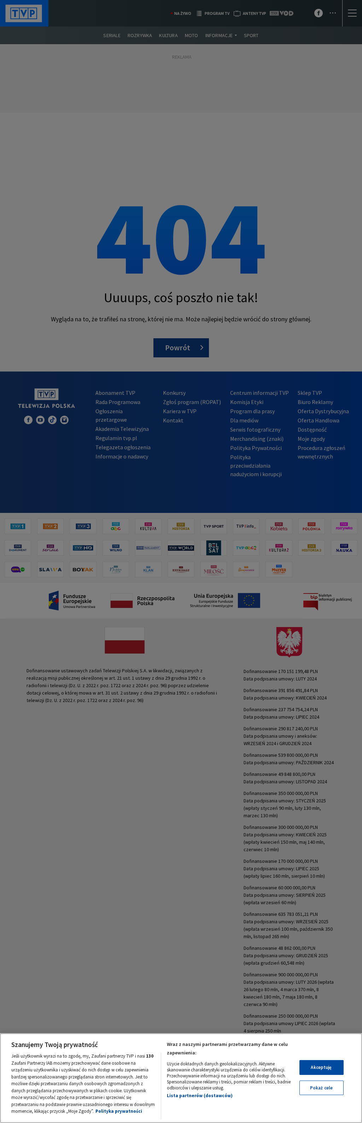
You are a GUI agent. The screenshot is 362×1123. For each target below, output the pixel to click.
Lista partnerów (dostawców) (200, 1096)
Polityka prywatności (118, 1111)
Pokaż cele (321, 1088)
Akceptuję (321, 1067)
